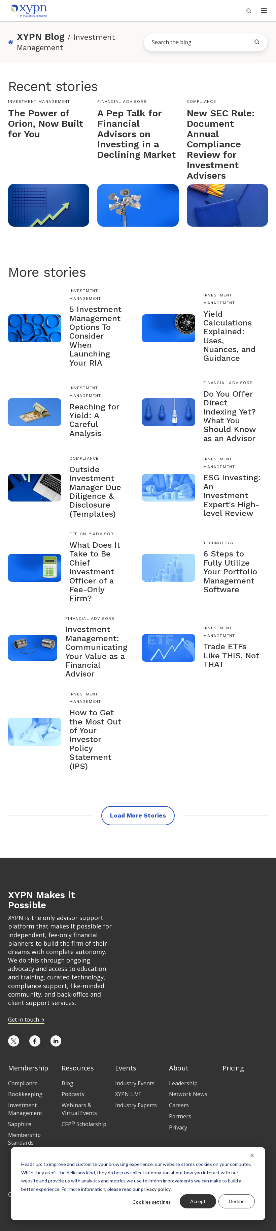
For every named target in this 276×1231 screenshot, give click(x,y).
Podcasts (73, 1094)
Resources (78, 1067)
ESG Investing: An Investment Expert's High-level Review (232, 495)
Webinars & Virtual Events (79, 1109)
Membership (28, 1067)
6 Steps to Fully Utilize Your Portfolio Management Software (230, 571)
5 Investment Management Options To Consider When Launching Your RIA (95, 336)
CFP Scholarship (84, 1124)
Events (125, 1067)
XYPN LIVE (128, 1094)
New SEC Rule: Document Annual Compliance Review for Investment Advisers (221, 144)
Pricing (233, 1067)
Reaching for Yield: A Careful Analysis (94, 420)
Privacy (178, 1127)
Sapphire (19, 1124)
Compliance (201, 101)
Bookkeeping (25, 1094)
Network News (188, 1094)
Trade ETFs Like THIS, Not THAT (231, 655)
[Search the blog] (257, 42)
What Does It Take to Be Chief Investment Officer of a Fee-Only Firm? (94, 571)
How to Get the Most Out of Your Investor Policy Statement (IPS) (95, 739)
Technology (218, 543)
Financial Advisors (122, 101)
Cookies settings (151, 1202)
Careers (179, 1105)
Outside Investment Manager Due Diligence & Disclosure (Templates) (95, 492)
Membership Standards (24, 1138)
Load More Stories (138, 815)
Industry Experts (136, 1105)
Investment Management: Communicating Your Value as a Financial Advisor (96, 652)
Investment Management (39, 101)
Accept (198, 1201)
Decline (237, 1201)
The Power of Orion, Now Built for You (45, 124)
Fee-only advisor (91, 534)
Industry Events (134, 1083)
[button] (264, 10)
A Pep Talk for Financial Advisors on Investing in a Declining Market (136, 134)
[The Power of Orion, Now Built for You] (48, 204)
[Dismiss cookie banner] (252, 1155)
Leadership (183, 1083)
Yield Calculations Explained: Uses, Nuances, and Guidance (229, 336)
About (178, 1067)
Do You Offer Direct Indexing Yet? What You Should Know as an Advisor (229, 416)
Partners (180, 1116)
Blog (67, 1083)
